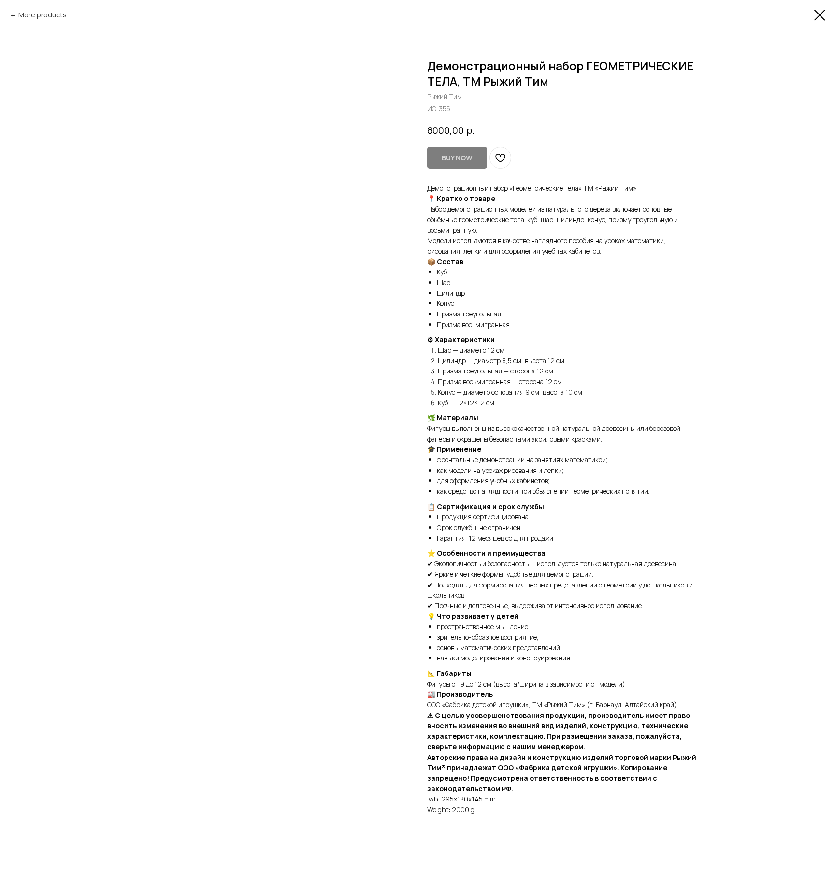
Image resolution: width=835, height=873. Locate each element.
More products (42, 14)
